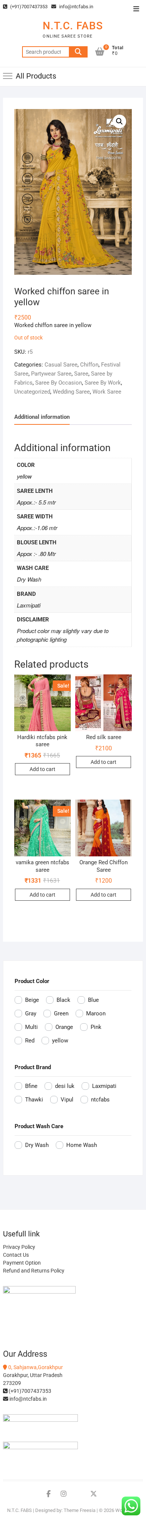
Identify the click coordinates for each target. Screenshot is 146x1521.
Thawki (34, 1099)
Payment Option (22, 1263)
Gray (30, 1013)
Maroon (96, 1013)
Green (61, 1013)
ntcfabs (100, 1099)
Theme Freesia (79, 1510)
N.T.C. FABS (73, 26)
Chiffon (89, 364)
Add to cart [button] (42, 769)
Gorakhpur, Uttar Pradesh (33, 1375)
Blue (93, 1000)
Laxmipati (104, 1086)
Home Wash (81, 1145)
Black (63, 1000)
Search (78, 52)
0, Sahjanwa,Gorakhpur (35, 1367)
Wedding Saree (71, 391)
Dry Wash (37, 1145)
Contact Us (16, 1255)
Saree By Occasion (58, 382)
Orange (64, 1027)
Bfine (31, 1086)
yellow (60, 1040)
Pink (96, 1027)
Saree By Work (103, 382)
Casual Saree (61, 364)
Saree (81, 373)
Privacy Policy (19, 1247)
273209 (12, 1383)
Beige (32, 1000)
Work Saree (106, 391)
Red (29, 1040)
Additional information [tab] (42, 417)
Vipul (67, 1099)
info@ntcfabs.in (75, 6)
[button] (119, 121)
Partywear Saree (51, 373)
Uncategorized (32, 391)
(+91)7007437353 (28, 6)
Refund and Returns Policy (33, 1271)
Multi (31, 1027)
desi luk (64, 1086)
